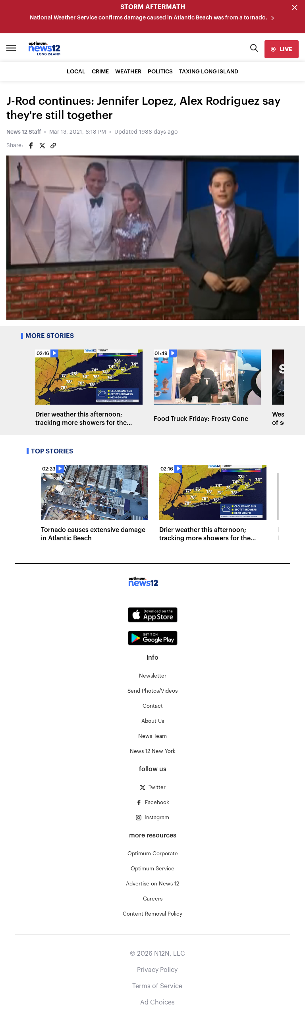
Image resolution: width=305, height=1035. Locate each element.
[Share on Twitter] (42, 145)
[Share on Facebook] (31, 145)
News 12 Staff (23, 132)
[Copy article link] (53, 145)
